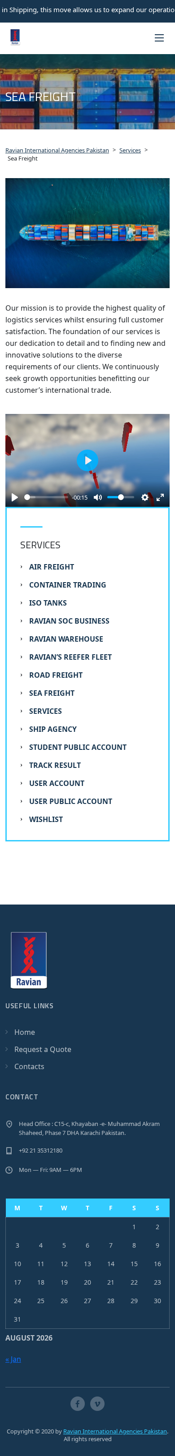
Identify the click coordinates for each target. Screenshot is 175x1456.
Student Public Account (78, 747)
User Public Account (70, 801)
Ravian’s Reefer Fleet (70, 657)
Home (24, 1032)
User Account (56, 783)
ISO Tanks (48, 603)
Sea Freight (51, 693)
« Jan (13, 1359)
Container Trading (67, 585)
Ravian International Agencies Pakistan (115, 1431)
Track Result (55, 765)
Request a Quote (42, 1049)
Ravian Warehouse (66, 639)
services (45, 711)
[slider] (46, 497)
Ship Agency (53, 729)
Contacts (29, 1066)
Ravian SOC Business (69, 621)
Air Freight (51, 567)
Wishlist (46, 819)
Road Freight (56, 675)
